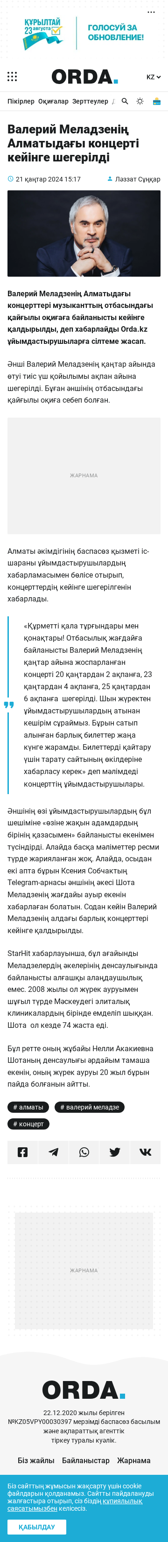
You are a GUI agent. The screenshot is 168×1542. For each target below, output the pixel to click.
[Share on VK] (145, 1152)
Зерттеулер (90, 101)
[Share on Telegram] (53, 1152)
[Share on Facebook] (22, 1152)
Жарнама (134, 1460)
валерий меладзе (92, 1107)
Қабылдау (37, 1527)
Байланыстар (86, 1460)
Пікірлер (21, 101)
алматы (31, 1107)
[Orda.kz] (83, 1404)
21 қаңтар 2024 (39, 179)
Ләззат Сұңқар (138, 179)
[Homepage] (85, 76)
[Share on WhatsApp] (84, 1152)
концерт (31, 1124)
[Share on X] (114, 1152)
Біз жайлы (36, 1460)
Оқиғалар (53, 101)
